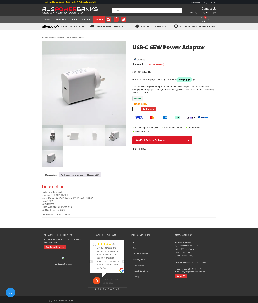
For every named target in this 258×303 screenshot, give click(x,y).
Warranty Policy (139, 259)
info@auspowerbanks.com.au (193, 271)
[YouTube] (123, 19)
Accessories (54, 37)
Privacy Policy (138, 265)
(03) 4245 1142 (210, 2)
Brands (85, 19)
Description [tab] (51, 174)
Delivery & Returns (140, 253)
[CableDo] (139, 59)
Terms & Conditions (141, 271)
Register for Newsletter (55, 246)
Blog (134, 248)
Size (73, 19)
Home (47, 19)
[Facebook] (116, 19)
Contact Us (209, 8)
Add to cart (148, 109)
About (135, 242)
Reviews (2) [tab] (93, 174)
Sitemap (136, 276)
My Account (196, 2)
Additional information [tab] (72, 174)
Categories (59, 19)
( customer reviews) (154, 64)
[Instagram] (108, 19)
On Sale (99, 19)
